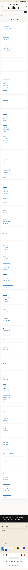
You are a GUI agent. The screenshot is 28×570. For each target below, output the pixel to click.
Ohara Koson (5, 361)
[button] (2, 6)
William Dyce (5, 481)
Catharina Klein (5, 81)
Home (3, 15)
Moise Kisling (5, 339)
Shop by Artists (7, 15)
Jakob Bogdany (5, 247)
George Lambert (5, 189)
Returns (21, 517)
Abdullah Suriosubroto (6, 30)
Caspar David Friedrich (6, 78)
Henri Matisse (5, 219)
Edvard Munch (5, 120)
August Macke (5, 54)
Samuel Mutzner (5, 430)
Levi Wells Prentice (6, 316)
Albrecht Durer (5, 35)
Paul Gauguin (5, 381)
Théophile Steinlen (6, 448)
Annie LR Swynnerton (6, 43)
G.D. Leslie (4, 184)
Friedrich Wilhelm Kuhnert (7, 170)
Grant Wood (5, 198)
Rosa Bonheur (5, 420)
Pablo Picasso (5, 375)
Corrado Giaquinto (6, 92)
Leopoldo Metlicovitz (6, 313)
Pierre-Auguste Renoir (6, 395)
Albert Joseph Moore (6, 37)
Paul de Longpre (5, 379)
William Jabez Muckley (6, 483)
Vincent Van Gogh (5, 461)
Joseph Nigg (5, 287)
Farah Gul (4, 154)
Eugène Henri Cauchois (6, 147)
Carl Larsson (5, 76)
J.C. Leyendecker (5, 258)
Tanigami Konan (5, 442)
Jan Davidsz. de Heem (6, 254)
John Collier (5, 273)
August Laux (5, 52)
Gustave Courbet (5, 200)
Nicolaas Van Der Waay (6, 349)
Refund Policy (8, 561)
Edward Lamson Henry (6, 129)
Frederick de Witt (5, 172)
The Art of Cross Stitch (15, 565)
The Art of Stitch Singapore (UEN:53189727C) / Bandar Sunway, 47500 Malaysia (14, 562)
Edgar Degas (5, 113)
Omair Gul (4, 363)
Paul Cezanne (5, 377)
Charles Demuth (5, 85)
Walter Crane (5, 475)
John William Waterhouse (7, 282)
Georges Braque (5, 191)
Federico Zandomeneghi (7, 157)
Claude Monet (5, 89)
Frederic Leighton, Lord (6, 174)
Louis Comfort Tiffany (6, 320)
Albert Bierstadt (5, 32)
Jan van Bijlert (5, 256)
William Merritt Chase (6, 488)
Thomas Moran (5, 451)
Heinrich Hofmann (6, 212)
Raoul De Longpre (6, 411)
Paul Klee (4, 386)
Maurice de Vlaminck (6, 334)
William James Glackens (7, 486)
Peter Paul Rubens (6, 390)
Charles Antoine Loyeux (6, 83)
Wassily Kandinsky (6, 479)
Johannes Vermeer (6, 271)
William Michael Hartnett (7, 490)
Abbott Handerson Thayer (7, 28)
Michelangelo (5, 337)
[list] (14, 260)
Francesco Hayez (5, 159)
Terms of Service (19, 561)
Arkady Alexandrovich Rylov (7, 48)
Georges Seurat (5, 193)
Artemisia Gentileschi (6, 50)
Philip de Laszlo (5, 392)
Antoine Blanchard (6, 46)
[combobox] (14, 12)
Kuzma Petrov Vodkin (6, 301)
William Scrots (5, 497)
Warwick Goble (5, 477)
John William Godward (6, 280)
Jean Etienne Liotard (6, 262)
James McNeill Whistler (7, 249)
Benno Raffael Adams (6, 62)
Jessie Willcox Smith (6, 269)
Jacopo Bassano (5, 245)
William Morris (5, 492)
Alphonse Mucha (5, 41)
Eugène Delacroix (5, 142)
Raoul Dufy (4, 413)
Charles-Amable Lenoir (6, 87)
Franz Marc (4, 165)
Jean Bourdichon (5, 260)
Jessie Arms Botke (6, 267)
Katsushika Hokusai (6, 297)
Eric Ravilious (5, 138)
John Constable (5, 276)
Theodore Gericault (6, 446)
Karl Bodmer (5, 294)
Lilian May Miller (5, 318)
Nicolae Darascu (5, 347)
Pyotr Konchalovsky (6, 403)
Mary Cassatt (5, 332)
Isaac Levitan (5, 233)
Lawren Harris (5, 309)
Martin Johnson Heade (6, 330)
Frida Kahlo (5, 176)
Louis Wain (4, 322)
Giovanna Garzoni (6, 195)
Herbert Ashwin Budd (6, 221)
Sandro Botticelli (5, 428)
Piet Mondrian (5, 399)
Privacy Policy (13, 561)
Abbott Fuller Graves (6, 26)
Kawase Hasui (5, 299)
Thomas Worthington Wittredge (8, 453)
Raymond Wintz (5, 418)
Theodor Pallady (5, 444)
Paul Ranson (5, 388)
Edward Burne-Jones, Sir (7, 122)
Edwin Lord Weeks (6, 133)
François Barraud (5, 161)
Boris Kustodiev (5, 64)
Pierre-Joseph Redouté (6, 397)
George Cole (5, 186)
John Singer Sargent (6, 278)
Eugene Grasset (5, 140)
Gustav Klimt (5, 202)
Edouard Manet (5, 118)
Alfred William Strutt (6, 39)
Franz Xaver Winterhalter (7, 168)
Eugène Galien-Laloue (6, 144)
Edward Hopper (5, 127)
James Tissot (5, 251)
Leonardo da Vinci (6, 311)
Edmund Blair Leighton (6, 116)
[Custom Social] (24, 555)
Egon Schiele (5, 131)
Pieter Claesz (5, 401)
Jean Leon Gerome (6, 265)
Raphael (4, 416)
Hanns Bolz (4, 210)
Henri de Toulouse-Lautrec (7, 216)
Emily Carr (4, 136)
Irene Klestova (5, 231)
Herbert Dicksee (5, 223)
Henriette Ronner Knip (6, 214)
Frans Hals (4, 163)
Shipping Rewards (23, 1)
